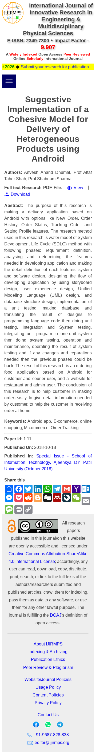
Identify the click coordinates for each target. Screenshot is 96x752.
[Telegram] (60, 725)
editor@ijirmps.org (51, 742)
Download (20, 194)
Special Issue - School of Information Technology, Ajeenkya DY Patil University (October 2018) (48, 462)
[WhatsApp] (48, 726)
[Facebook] (36, 725)
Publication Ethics (48, 659)
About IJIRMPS (48, 644)
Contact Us (48, 714)
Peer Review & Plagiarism (48, 667)
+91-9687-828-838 (51, 735)
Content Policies (48, 695)
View (78, 187)
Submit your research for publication (51, 67)
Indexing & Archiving (48, 651)
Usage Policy (48, 687)
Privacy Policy (48, 702)
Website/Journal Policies (48, 679)
